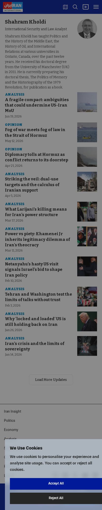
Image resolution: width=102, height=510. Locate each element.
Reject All (56, 498)
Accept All (56, 483)
